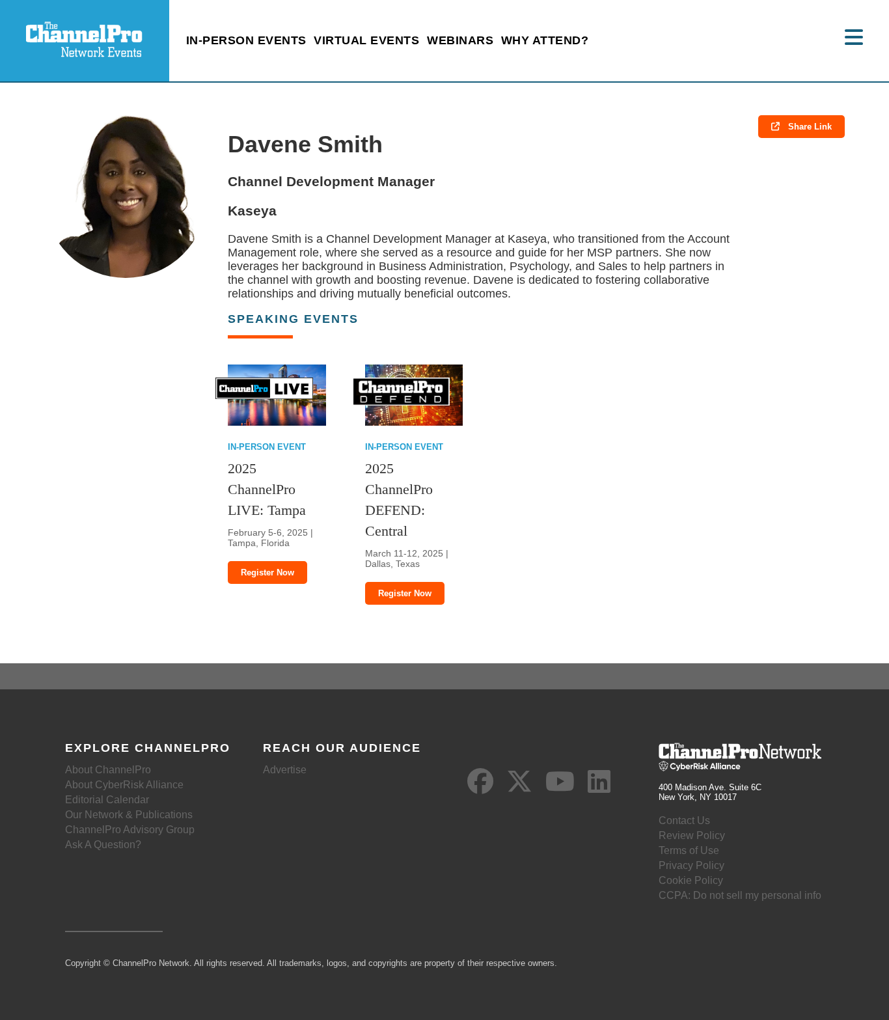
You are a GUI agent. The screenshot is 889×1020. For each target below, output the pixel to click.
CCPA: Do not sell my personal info (740, 895)
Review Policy (692, 835)
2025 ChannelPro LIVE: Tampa (267, 489)
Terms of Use (689, 850)
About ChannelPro (108, 769)
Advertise (285, 769)
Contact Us (684, 820)
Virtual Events (366, 40)
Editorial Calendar (107, 799)
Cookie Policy (691, 880)
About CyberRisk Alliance (124, 784)
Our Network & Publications (129, 814)
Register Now (267, 572)
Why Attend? (545, 40)
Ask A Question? (103, 844)
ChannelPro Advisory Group (130, 829)
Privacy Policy (691, 865)
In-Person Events (246, 40)
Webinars (460, 40)
